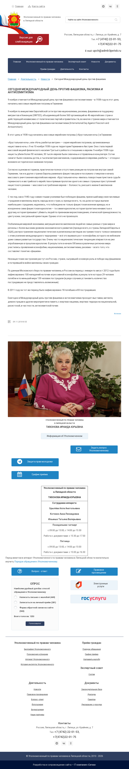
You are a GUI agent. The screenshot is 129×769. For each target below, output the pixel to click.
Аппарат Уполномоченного (37, 659)
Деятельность (67, 69)
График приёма (91, 654)
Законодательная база (91, 689)
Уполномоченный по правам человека (44, 62)
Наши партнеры (37, 715)
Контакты (84, 69)
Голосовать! (35, 623)
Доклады (91, 694)
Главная (19, 6)
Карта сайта (38, 6)
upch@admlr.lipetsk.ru (107, 50)
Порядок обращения (92, 649)
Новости (95, 62)
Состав (92, 674)
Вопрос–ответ (37, 699)
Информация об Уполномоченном (64, 436)
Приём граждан (47, 69)
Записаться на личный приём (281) (38, 602)
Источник (117, 314)
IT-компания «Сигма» (85, 764)
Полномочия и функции (37, 654)
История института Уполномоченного (37, 664)
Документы (110, 62)
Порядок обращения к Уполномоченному (35, 561)
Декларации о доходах (91, 704)
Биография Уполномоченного (37, 649)
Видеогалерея (37, 709)
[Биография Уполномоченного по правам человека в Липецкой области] (64, 379)
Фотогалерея (37, 704)
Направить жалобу (91, 659)
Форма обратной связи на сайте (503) (36, 609)
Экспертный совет (77, 62)
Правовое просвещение (37, 694)
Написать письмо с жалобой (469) (37, 597)
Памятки (91, 699)
